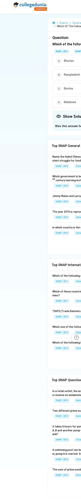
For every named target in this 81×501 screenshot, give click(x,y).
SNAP (78, 51)
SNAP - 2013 (62, 316)
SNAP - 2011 (62, 51)
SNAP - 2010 (62, 166)
